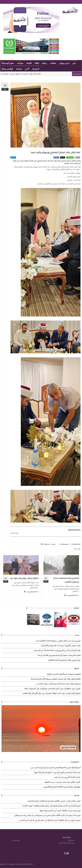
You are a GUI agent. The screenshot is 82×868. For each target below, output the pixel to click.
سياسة (19, 68)
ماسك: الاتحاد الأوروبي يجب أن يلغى (67, 777)
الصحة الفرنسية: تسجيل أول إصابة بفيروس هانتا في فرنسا (59, 655)
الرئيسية (35, 68)
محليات (53, 63)
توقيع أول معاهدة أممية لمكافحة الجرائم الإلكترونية (62, 787)
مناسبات (53, 544)
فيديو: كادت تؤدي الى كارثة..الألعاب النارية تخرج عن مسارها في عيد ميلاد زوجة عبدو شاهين (47, 815)
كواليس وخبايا (7, 68)
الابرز (27, 68)
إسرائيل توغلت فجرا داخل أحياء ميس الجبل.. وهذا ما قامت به (58, 684)
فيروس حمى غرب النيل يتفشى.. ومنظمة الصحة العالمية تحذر (58, 641)
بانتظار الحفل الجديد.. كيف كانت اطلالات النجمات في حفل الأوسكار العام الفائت (51, 693)
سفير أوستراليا (8, 63)
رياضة (44, 63)
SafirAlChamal (76, 544)
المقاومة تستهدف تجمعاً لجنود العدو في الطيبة (63, 674)
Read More (34, 592)
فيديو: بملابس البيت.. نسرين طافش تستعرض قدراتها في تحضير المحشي (53, 801)
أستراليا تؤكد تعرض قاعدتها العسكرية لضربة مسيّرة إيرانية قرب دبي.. (55, 768)
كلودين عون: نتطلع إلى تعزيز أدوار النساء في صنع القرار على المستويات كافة (52, 689)
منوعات (20, 63)
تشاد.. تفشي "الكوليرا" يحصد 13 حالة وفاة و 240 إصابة (60, 646)
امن (74, 63)
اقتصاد (29, 63)
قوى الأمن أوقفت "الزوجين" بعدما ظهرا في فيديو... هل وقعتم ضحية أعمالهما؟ (49, 74)
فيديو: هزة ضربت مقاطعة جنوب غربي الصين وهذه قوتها (60, 810)
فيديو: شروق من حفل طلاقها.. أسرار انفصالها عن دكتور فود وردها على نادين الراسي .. (49, 820)
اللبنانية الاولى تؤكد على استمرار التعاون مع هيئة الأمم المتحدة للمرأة (55, 679)
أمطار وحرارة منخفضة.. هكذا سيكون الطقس (66, 580)
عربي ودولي (64, 63)
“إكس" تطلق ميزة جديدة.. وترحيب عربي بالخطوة (62, 782)
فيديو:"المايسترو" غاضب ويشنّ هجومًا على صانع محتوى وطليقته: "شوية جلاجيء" (51, 806)
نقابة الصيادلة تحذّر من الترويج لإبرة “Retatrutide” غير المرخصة (57, 650)
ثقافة (37, 63)
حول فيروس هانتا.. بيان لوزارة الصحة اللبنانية (64, 660)
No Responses (64, 544)
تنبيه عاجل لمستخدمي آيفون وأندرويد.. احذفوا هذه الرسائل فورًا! (57, 772)
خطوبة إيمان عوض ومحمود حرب (24, 578)
